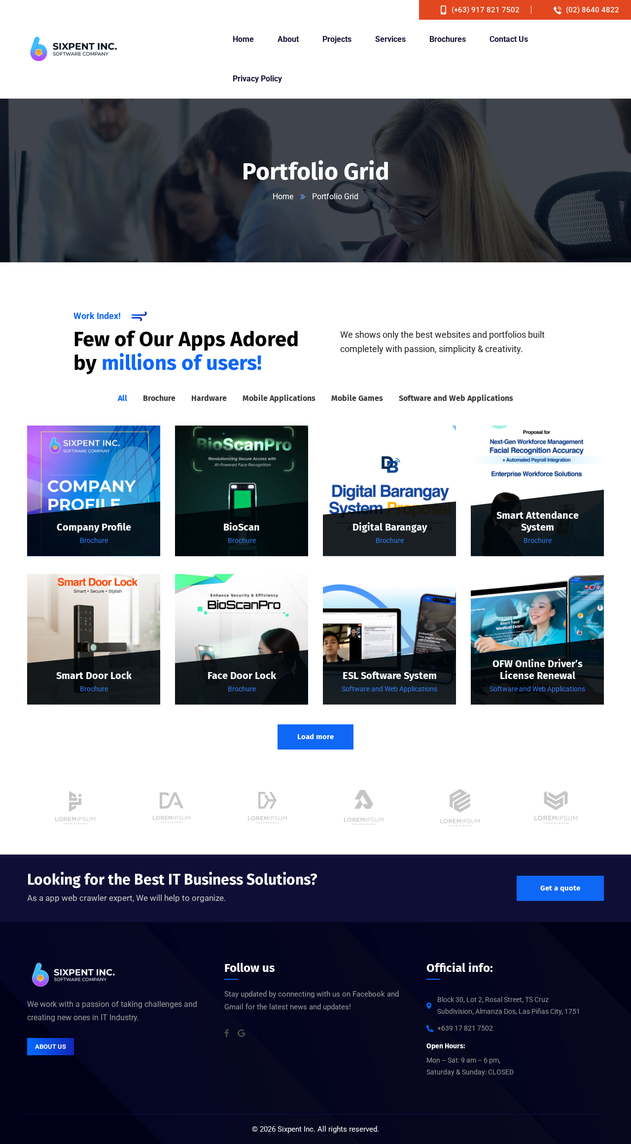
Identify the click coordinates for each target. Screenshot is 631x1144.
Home (283, 196)
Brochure (94, 540)
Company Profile (94, 527)
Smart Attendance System (537, 521)
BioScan (241, 527)
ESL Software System (390, 675)
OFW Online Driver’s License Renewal (537, 669)
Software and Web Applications (389, 689)
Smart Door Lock (94, 675)
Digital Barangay (389, 527)
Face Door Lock (242, 675)
